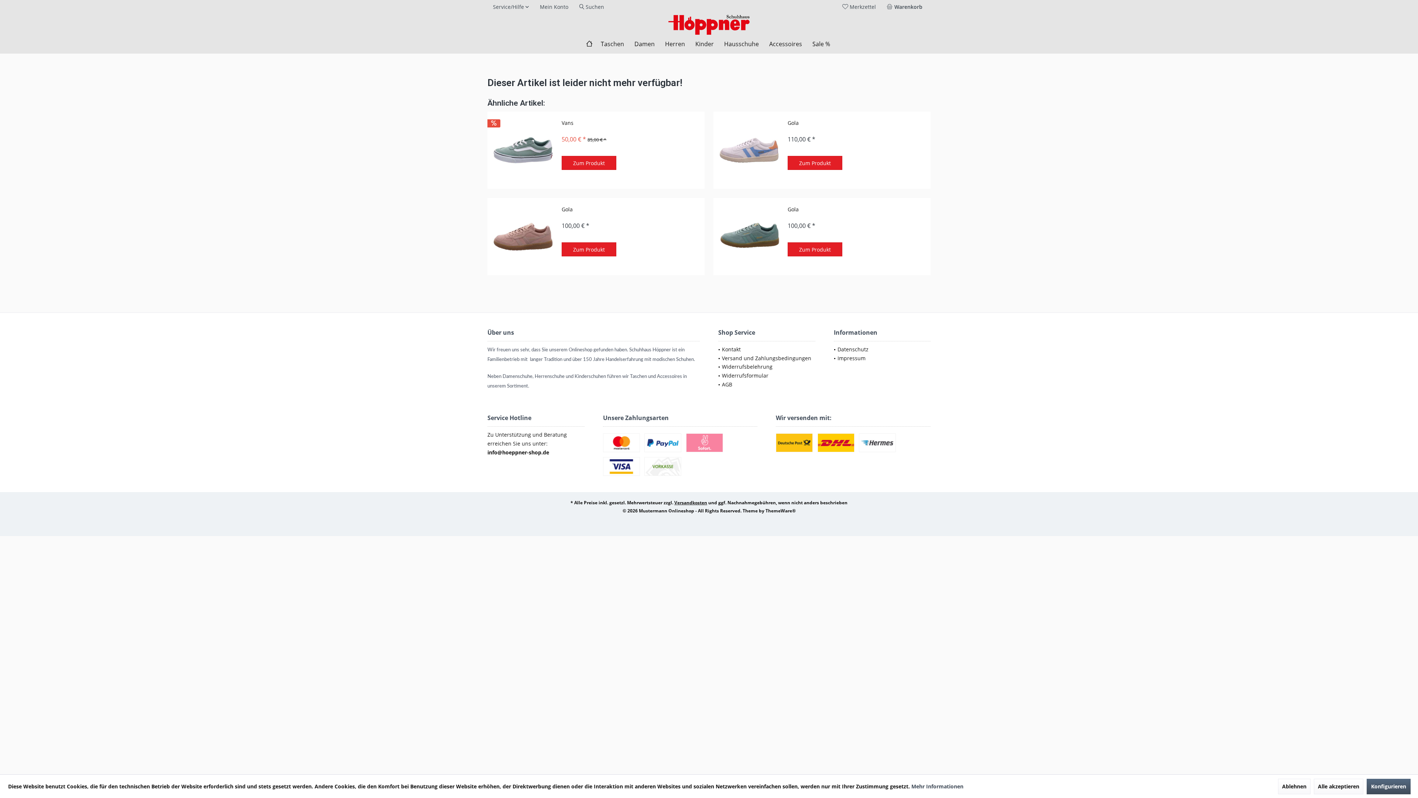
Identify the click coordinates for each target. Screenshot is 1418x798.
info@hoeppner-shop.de (518, 452)
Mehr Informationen (937, 786)
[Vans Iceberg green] (522, 150)
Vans (567, 122)
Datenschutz (853, 349)
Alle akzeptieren (1338, 786)
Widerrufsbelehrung (747, 366)
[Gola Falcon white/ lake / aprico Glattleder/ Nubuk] (748, 150)
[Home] (589, 44)
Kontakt (731, 349)
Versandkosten (690, 502)
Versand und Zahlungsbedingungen (766, 358)
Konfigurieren (1388, 786)
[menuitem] (906, 7)
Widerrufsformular (745, 375)
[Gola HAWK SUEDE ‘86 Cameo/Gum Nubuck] (522, 236)
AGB (727, 384)
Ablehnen (1294, 786)
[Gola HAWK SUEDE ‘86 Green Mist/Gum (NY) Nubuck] (748, 236)
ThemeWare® (780, 511)
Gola (793, 122)
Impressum (852, 358)
